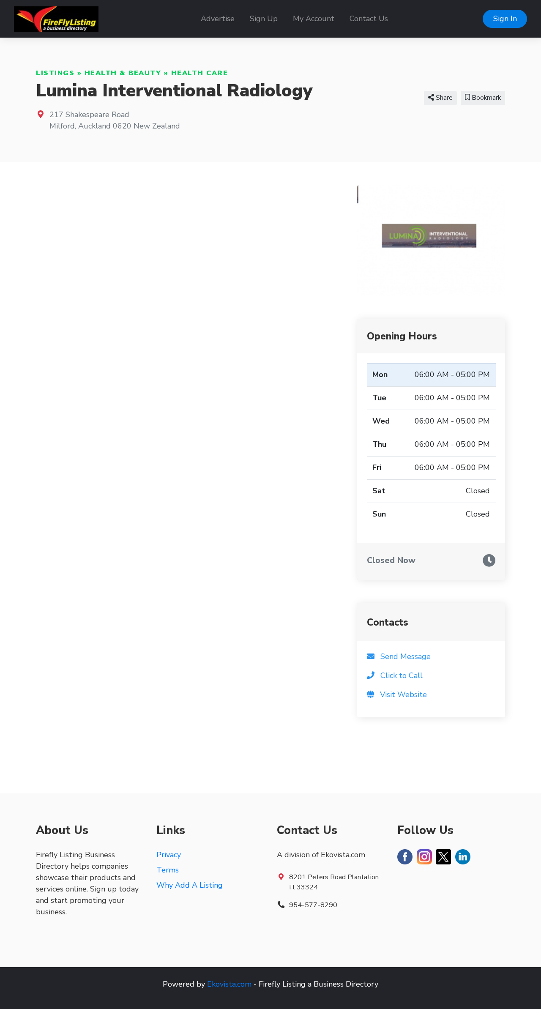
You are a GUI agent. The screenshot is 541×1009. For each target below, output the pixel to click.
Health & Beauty (123, 73)
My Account (313, 19)
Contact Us (369, 19)
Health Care (199, 73)
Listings (55, 73)
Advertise (218, 19)
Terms (167, 870)
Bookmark (485, 97)
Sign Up (264, 19)
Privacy (168, 855)
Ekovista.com (229, 984)
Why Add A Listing (189, 885)
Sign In (505, 19)
